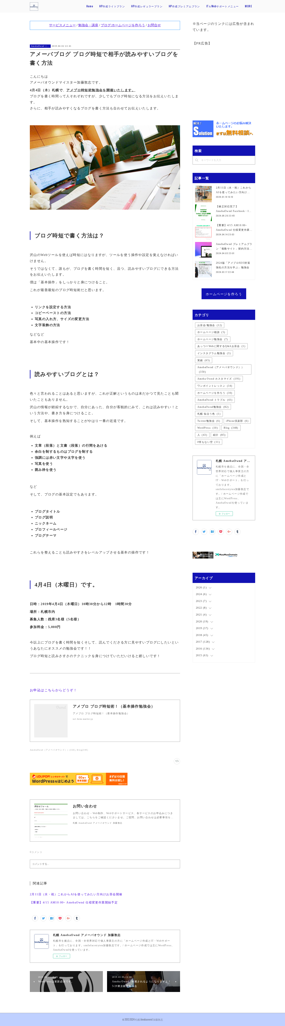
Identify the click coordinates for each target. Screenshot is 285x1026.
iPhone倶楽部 (237, 420)
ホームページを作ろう (224, 293)
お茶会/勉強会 (209, 325)
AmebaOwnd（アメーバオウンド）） (40, 46)
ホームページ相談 (211, 332)
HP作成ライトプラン (112, 6)
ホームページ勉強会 (212, 339)
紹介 (219, 434)
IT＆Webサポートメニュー (222, 6)
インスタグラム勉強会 (214, 353)
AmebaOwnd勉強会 (213, 406)
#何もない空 (208, 442)
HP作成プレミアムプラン (184, 6)
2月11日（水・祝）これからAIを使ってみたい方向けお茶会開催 (76, 894)
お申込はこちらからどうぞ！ (53, 690)
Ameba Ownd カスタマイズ (219, 378)
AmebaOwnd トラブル (214, 399)
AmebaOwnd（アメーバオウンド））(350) (52, 750)
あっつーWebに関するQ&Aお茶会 (221, 346)
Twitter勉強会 (208, 420)
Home (89, 6)
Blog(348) (82, 750)
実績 (203, 360)
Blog (231, 427)
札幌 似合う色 (209, 413)
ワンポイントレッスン (214, 385)
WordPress (207, 427)
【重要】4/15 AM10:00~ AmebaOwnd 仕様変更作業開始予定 (74, 902)
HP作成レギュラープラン (147, 6)
